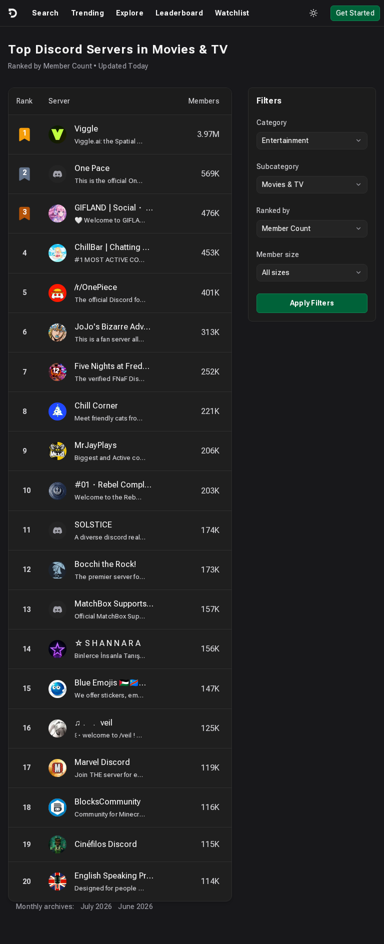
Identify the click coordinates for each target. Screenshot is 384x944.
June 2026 (135, 906)
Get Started (355, 13)
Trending (87, 13)
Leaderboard (179, 13)
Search (45, 13)
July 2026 (96, 906)
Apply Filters (312, 303)
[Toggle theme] (313, 13)
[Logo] (12, 13)
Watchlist (232, 13)
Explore (130, 13)
